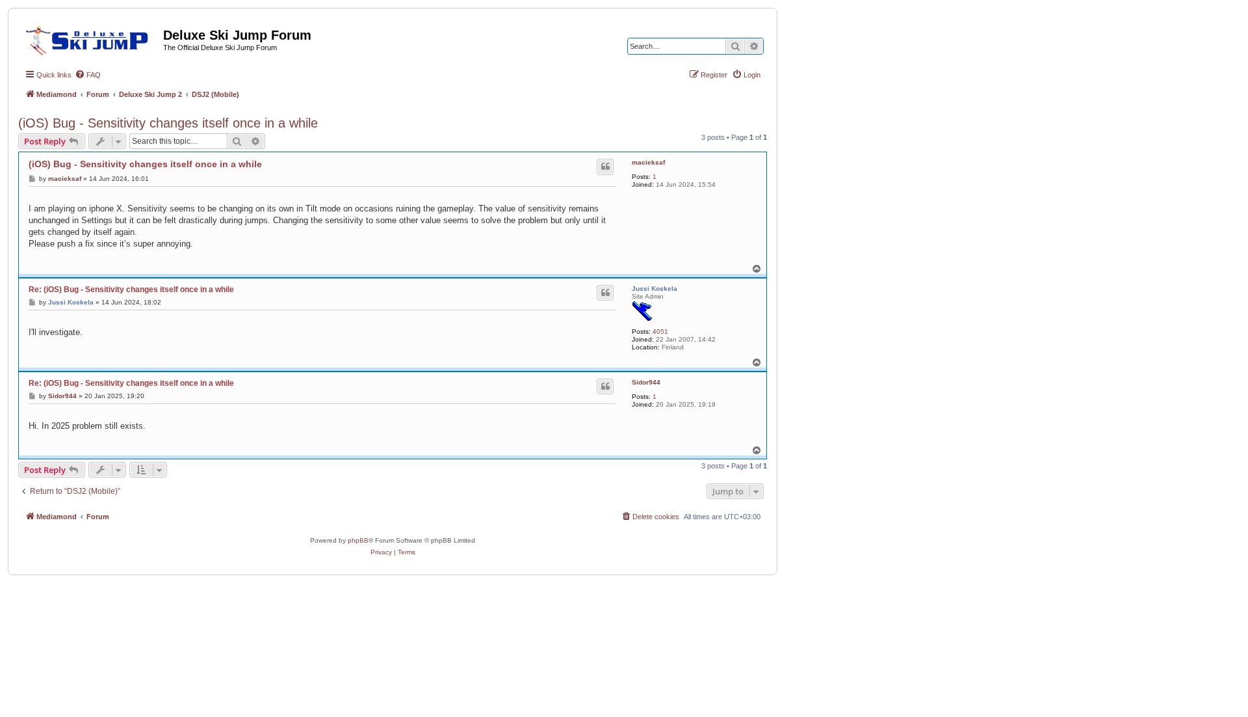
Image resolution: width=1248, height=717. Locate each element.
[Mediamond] (90, 38)
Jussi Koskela (654, 288)
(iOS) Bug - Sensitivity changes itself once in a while (168, 123)
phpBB (358, 540)
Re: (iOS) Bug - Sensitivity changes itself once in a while (131, 289)
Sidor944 (646, 382)
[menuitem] (88, 75)
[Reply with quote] (605, 166)
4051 (660, 331)
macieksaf (648, 162)
